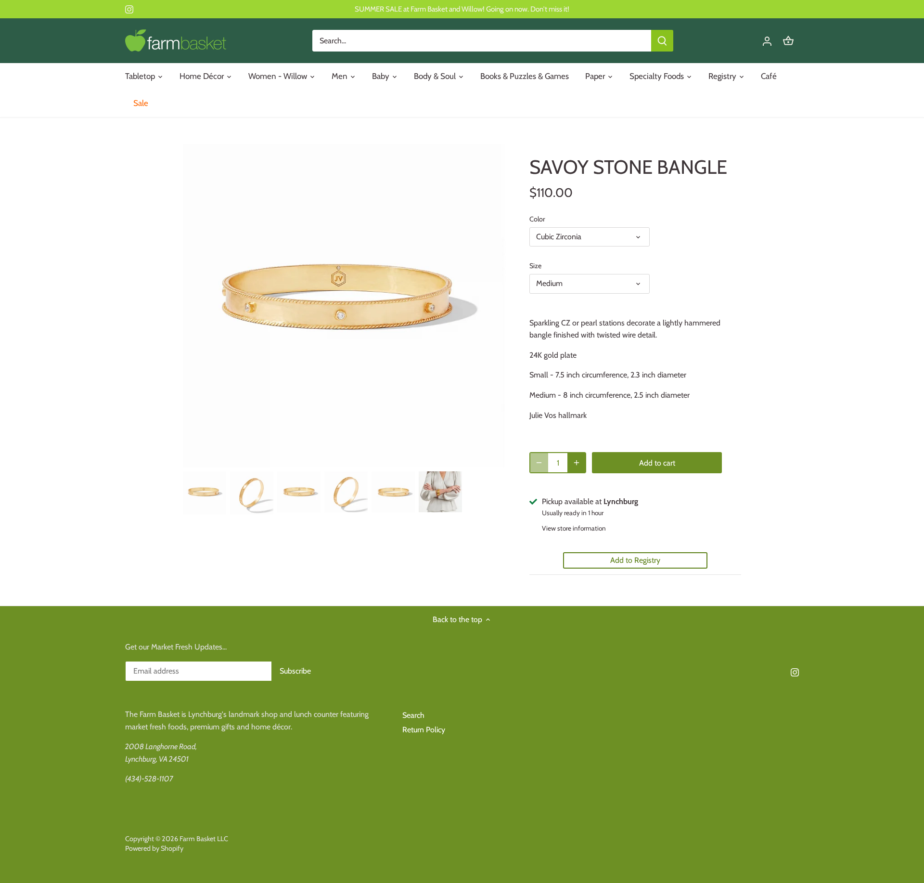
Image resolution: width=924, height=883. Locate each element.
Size (535, 266)
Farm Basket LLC (204, 838)
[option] (204, 493)
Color (537, 219)
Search (413, 715)
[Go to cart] (788, 40)
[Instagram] (129, 9)
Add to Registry (635, 560)
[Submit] (662, 41)
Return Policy (423, 729)
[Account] (767, 40)
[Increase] (576, 463)
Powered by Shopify (154, 848)
